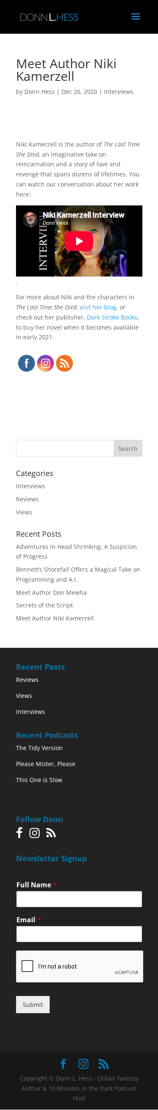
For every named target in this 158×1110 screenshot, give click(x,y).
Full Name (36, 885)
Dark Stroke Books (112, 317)
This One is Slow (39, 780)
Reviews (27, 499)
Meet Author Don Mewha (51, 592)
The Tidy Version (39, 748)
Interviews (118, 92)
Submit (33, 1005)
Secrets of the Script (44, 605)
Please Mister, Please (45, 764)
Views (24, 512)
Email (28, 920)
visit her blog (98, 307)
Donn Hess (39, 92)
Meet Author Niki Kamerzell (55, 618)
